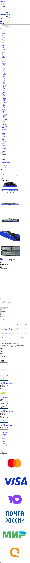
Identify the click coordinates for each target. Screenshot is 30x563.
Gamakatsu (3, 42)
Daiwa (3, 61)
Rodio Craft (3, 52)
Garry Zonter (5, 145)
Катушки (3, 60)
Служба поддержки (4, 165)
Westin (3, 58)
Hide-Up (3, 44)
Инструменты (4, 135)
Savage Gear (5, 114)
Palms (2, 51)
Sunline (4, 65)
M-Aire (3, 47)
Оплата (1, 20)
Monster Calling (5, 37)
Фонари (3, 138)
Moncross (4, 142)
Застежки (3, 132)
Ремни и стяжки (4, 137)
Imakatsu (4, 98)
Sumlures (4, 92)
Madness (4, 88)
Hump (4, 76)
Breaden (4, 94)
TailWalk (4, 146)
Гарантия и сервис (4, 163)
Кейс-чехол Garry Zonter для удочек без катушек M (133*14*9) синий (9, 329)
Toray (4, 70)
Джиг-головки (4, 129)
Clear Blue (4, 116)
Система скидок (4, 167)
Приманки (3, 71)
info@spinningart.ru (2, 1)
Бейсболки (3, 147)
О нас (1, 19)
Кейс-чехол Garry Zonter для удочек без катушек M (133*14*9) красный (9, 337)
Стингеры (3, 133)
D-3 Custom (3, 40)
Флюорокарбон (4, 63)
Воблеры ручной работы (6, 101)
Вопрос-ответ (4, 320)
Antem (4, 72)
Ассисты (3, 131)
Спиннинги (3, 33)
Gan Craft (3, 43)
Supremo (3, 55)
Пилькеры (3, 105)
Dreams (4, 49)
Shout (4, 107)
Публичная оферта (4, 434)
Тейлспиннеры (4, 124)
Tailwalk (3, 56)
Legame (3, 46)
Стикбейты (3, 122)
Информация (3, 159)
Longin (4, 87)
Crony (2, 39)
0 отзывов (2, 178)
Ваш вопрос (2, 365)
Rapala (4, 100)
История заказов (4, 443)
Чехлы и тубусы (4, 144)
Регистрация (3, 6)
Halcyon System (5, 85)
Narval (4, 113)
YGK (4, 68)
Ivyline (3, 45)
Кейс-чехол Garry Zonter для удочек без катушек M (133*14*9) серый (9, 324)
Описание (3, 319)
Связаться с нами (4, 439)
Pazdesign (4, 90)
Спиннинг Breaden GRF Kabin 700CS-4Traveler (6, 411)
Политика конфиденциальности (6, 162)
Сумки (3, 143)
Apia (4, 80)
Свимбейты (3, 109)
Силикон (3, 112)
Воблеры (3, 93)
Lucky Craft (4, 99)
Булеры (3, 128)
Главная (3, 174)
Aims (2, 34)
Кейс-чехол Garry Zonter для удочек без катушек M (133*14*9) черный (9, 333)
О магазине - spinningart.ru (5, 160)
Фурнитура (3, 130)
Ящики (3, 139)
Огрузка (3, 127)
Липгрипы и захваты (5, 136)
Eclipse (3, 41)
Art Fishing (4, 73)
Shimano (3, 53)
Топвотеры (3, 125)
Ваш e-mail (1, 363)
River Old (4, 77)
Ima (3, 86)
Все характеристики (3, 316)
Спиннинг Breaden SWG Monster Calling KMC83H (7, 383)
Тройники (3, 134)
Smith (2, 54)
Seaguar (4, 64)
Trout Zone (4, 115)
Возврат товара (4, 166)
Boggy (3, 35)
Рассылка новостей (4, 445)
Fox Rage (4, 110)
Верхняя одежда (4, 148)
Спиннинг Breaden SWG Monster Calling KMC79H (7, 425)
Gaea (4, 84)
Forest (4, 75)
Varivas (4, 66)
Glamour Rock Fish (5, 36)
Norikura (4, 89)
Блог (1, 21)
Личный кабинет (4, 151)
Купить (3, 318)
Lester (4, 50)
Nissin (2, 48)
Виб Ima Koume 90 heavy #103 (4, 397)
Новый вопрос (2, 361)
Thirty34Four (3, 57)
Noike (4, 118)
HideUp (4, 97)
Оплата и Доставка (4, 161)
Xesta (2, 59)
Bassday (4, 81)
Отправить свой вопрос (3, 369)
